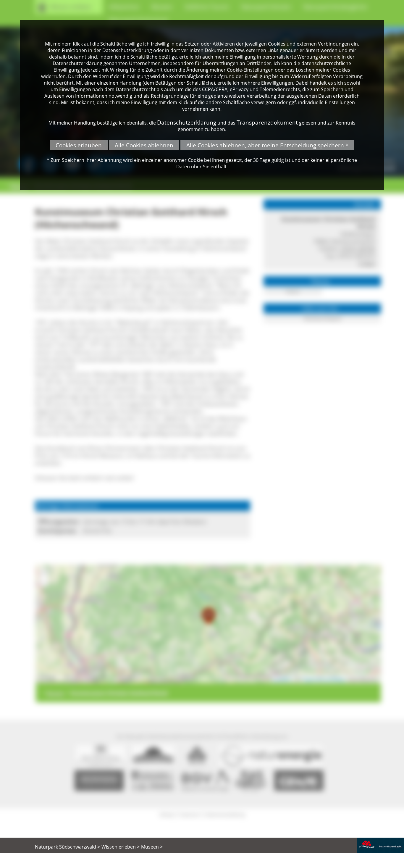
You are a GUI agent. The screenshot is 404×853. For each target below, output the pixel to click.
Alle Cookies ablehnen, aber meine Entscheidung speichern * (267, 145)
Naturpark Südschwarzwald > (67, 847)
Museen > (152, 847)
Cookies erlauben (79, 145)
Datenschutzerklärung (186, 122)
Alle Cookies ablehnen (144, 145)
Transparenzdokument (267, 122)
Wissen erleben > (120, 847)
